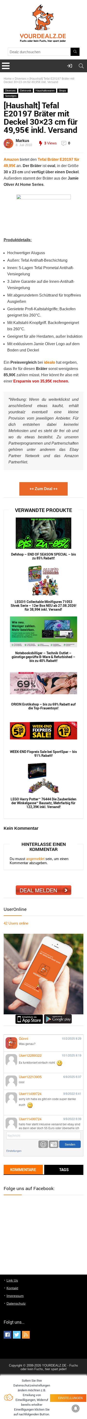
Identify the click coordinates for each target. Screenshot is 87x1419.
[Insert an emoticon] (43, 1144)
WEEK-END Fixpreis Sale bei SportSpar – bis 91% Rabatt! (43, 754)
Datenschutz (16, 1303)
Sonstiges (11, 95)
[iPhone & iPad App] (29, 1016)
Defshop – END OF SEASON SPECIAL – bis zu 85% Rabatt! (43, 556)
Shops (62, 90)
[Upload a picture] (53, 1144)
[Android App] (58, 1016)
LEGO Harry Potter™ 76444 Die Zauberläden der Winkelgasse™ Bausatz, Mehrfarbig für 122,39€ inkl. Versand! (43, 803)
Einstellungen (14, 1151)
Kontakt (12, 1288)
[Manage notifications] (76, 1408)
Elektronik (25, 90)
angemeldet (35, 859)
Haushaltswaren (45, 90)
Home (8, 78)
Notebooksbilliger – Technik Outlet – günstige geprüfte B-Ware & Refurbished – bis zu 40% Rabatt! (43, 657)
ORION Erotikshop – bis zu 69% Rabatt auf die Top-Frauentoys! (43, 706)
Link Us (12, 1280)
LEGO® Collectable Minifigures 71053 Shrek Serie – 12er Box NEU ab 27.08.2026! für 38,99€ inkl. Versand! (43, 605)
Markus (22, 141)
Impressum (15, 1296)
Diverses (20, 78)
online (16, 923)
